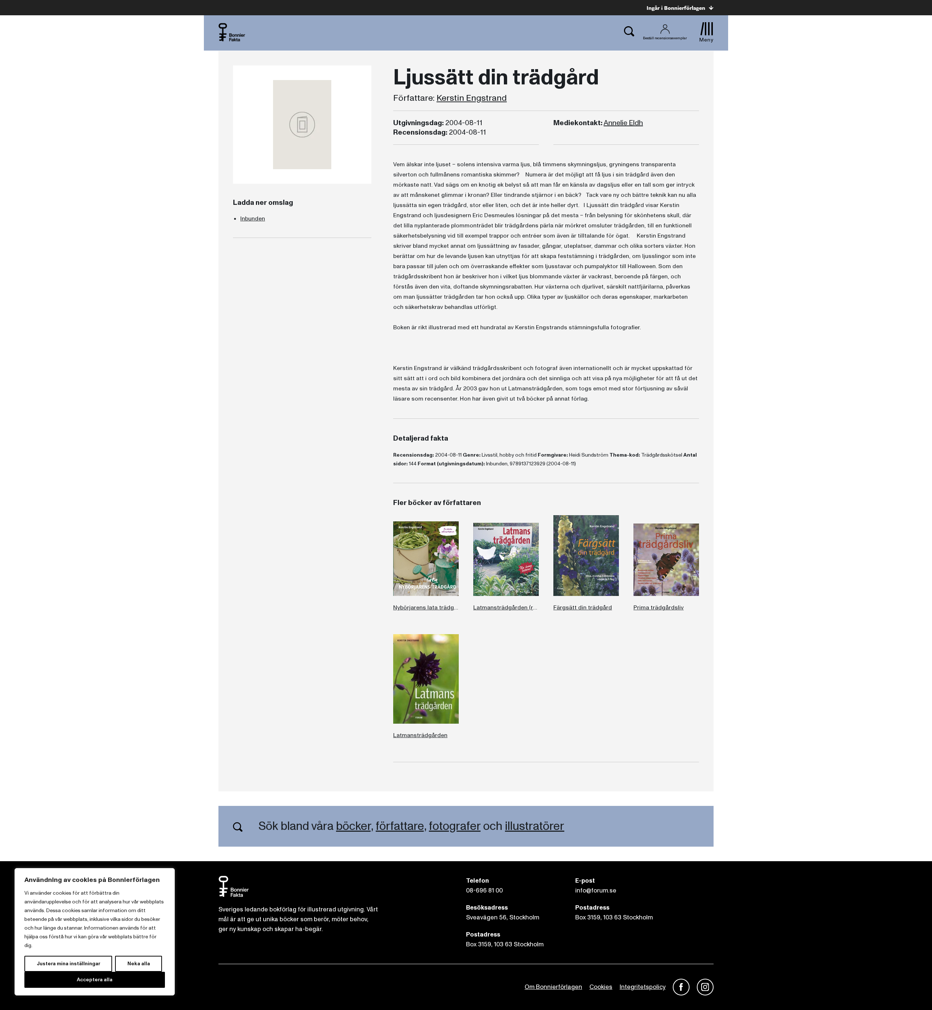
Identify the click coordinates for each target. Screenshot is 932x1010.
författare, (401, 826)
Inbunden (252, 219)
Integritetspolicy (643, 987)
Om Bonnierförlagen (553, 987)
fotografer (455, 826)
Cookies (600, 987)
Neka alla (138, 963)
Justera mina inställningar (68, 963)
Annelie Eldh (623, 123)
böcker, (354, 826)
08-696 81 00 (484, 890)
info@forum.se (595, 890)
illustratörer (534, 826)
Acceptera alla (94, 979)
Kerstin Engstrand (472, 98)
